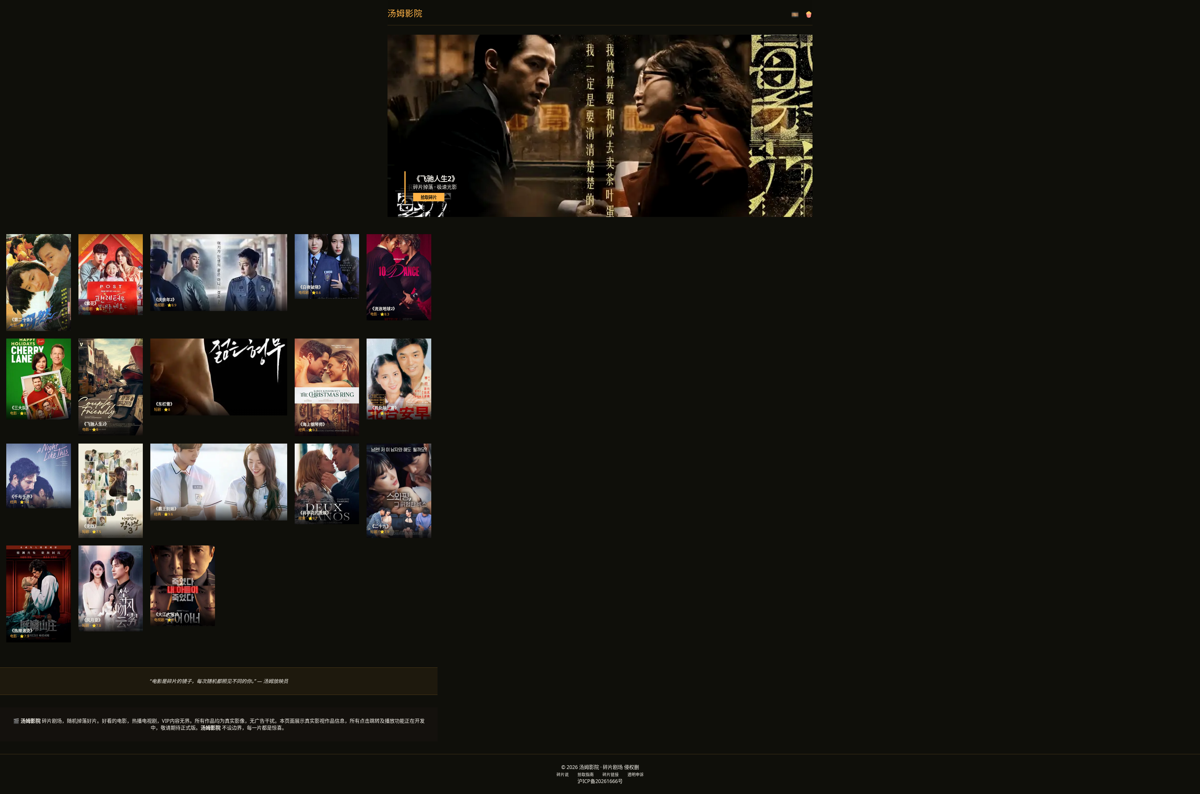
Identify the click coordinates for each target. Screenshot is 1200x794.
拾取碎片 (429, 197)
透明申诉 (636, 774)
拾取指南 (586, 774)
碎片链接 (610, 774)
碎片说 (563, 774)
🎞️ (795, 14)
